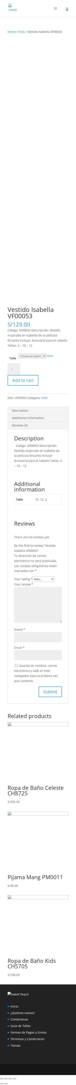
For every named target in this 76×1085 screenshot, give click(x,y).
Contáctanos (19, 1019)
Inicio (14, 1006)
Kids (22, 32)
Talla (12, 358)
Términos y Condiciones (27, 1039)
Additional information (28, 418)
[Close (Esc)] (1, 1078)
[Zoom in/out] (14, 1078)
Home (12, 32)
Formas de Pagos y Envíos (29, 1032)
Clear (49, 356)
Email (19, 648)
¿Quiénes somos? (23, 1013)
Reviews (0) (20, 425)
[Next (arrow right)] (6, 1083)
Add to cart (23, 380)
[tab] (38, 410)
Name (19, 629)
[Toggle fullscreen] (10, 1078)
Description (20, 410)
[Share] (6, 1078)
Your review (23, 584)
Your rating (23, 579)
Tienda (15, 1045)
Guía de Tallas (21, 1026)
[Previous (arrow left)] (1, 1083)
